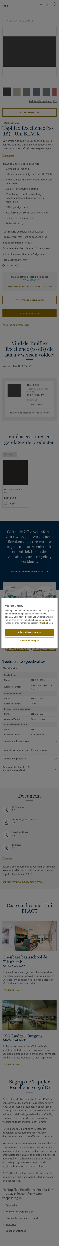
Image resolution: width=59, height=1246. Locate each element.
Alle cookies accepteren (29, 632)
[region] (29, 623)
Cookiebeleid (46, 623)
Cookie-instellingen (29, 641)
